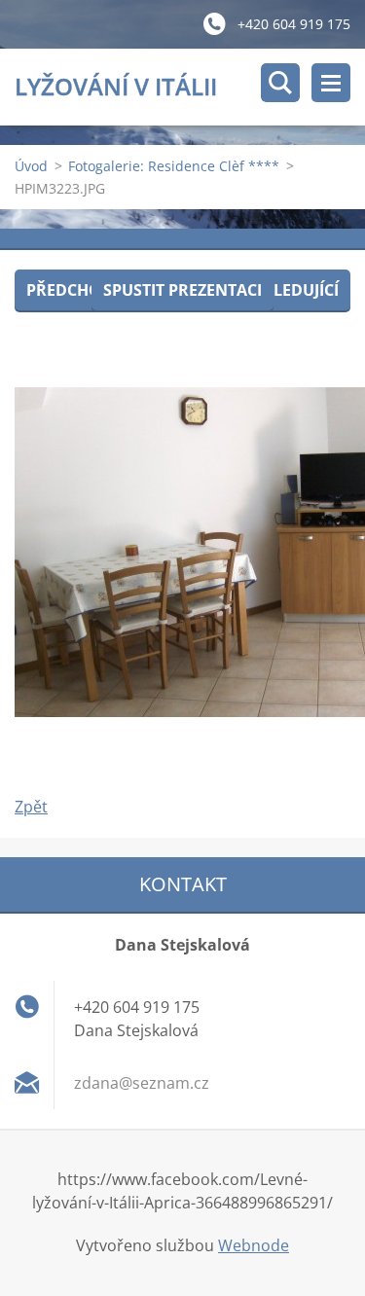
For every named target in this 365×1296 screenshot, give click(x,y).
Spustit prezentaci (182, 290)
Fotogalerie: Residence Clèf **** (173, 166)
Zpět (31, 806)
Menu (330, 82)
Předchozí (70, 290)
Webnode (253, 1245)
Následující (290, 290)
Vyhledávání (280, 82)
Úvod (31, 166)
